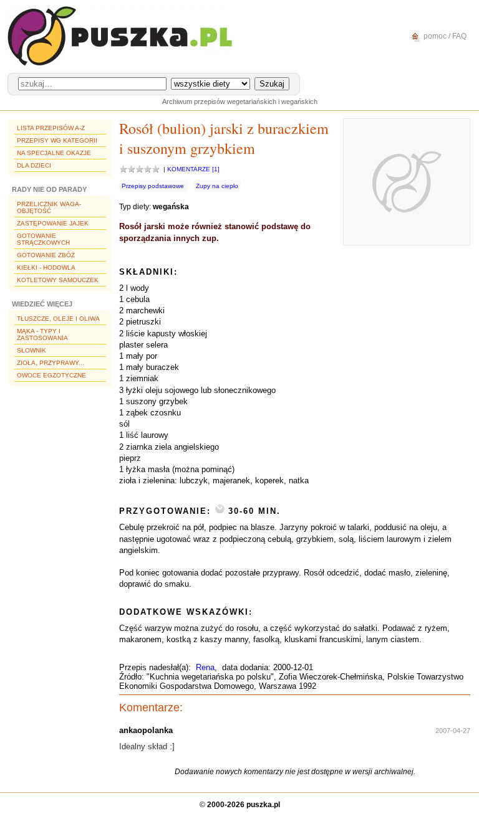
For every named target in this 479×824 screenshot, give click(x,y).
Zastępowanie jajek (53, 223)
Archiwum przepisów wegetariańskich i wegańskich (239, 101)
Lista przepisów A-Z (51, 128)
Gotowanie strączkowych (43, 239)
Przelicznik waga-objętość (49, 207)
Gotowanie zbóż (46, 255)
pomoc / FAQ (444, 36)
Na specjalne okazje (54, 152)
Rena (205, 667)
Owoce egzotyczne (51, 375)
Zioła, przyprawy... (50, 362)
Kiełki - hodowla (46, 267)
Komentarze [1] (193, 169)
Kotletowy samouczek (58, 280)
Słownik (31, 350)
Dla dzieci (34, 165)
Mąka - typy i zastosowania (42, 334)
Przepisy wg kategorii (57, 140)
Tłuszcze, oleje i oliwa (58, 318)
